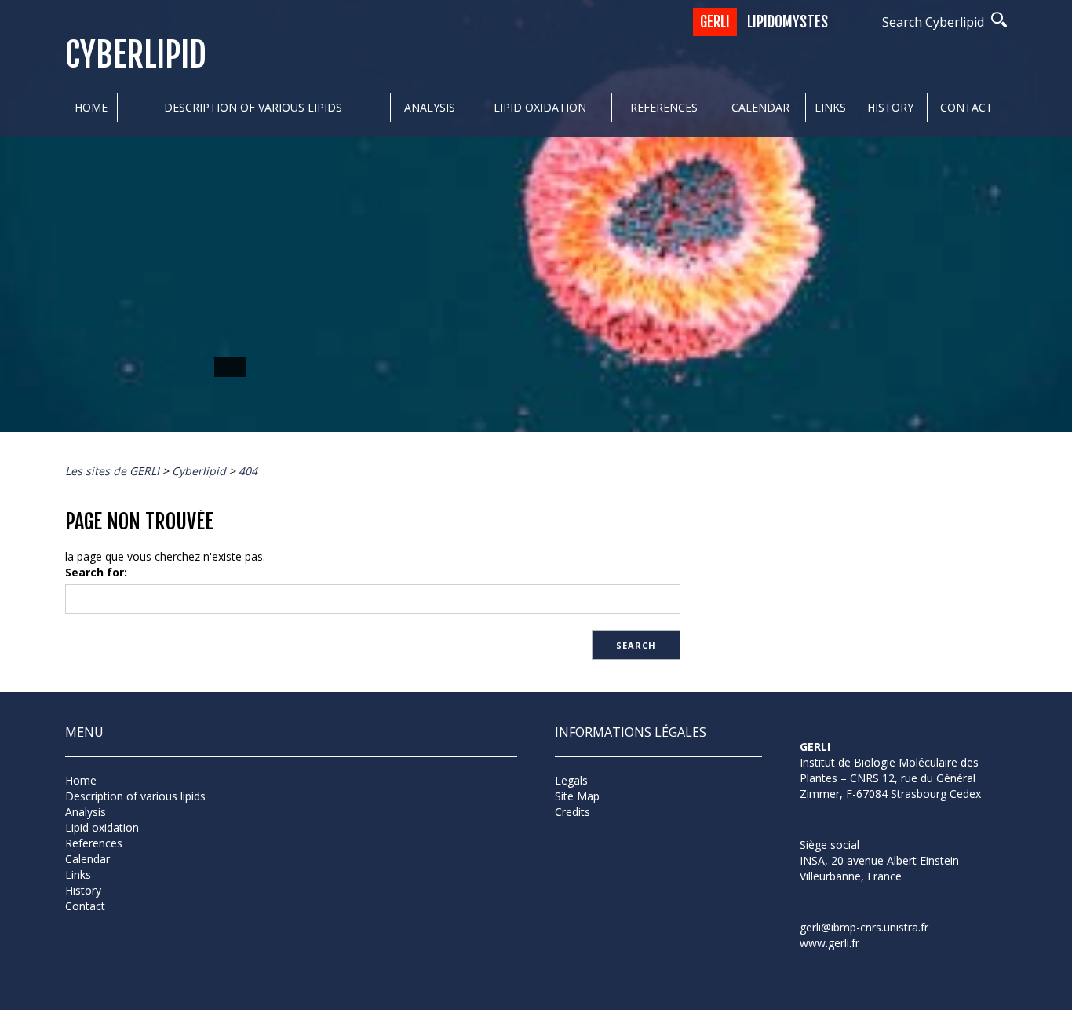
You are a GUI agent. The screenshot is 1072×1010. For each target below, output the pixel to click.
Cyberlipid (135, 55)
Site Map (577, 796)
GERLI (715, 22)
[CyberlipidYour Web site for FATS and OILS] (878, 822)
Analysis (429, 107)
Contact (966, 107)
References (664, 107)
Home (91, 107)
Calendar (760, 107)
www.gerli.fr (829, 942)
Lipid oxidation (540, 107)
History (890, 107)
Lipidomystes (787, 22)
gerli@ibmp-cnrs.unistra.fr (864, 927)
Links (830, 107)
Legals (571, 780)
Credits (572, 811)
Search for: (96, 572)
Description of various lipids (253, 107)
